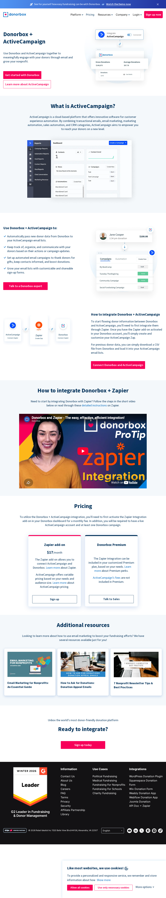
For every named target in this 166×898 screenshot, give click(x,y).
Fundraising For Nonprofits (109, 784)
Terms (64, 797)
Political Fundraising (105, 776)
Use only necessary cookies (113, 887)
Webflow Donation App (143, 797)
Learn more (53, 567)
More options (144, 887)
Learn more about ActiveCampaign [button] (27, 84)
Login (136, 14)
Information (69, 769)
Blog (63, 784)
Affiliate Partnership (73, 810)
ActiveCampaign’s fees (106, 577)
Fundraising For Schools (107, 789)
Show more (104, 880)
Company (122, 14)
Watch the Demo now (118, 4)
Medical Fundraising (105, 780)
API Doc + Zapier (139, 805)
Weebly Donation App (142, 793)
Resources (104, 14)
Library (65, 814)
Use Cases (100, 769)
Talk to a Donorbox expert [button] (25, 286)
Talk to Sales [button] (111, 599)
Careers (65, 789)
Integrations (137, 769)
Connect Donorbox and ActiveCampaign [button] (118, 365)
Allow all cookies (79, 887)
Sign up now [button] (153, 14)
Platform (76, 14)
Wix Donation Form (141, 789)
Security (66, 805)
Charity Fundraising (104, 793)
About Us (66, 780)
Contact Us (68, 776)
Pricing (90, 14)
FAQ (63, 793)
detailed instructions (94, 405)
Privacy (65, 801)
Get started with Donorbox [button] (22, 75)
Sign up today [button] (83, 745)
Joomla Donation (139, 801)
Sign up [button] (54, 599)
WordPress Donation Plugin (146, 776)
